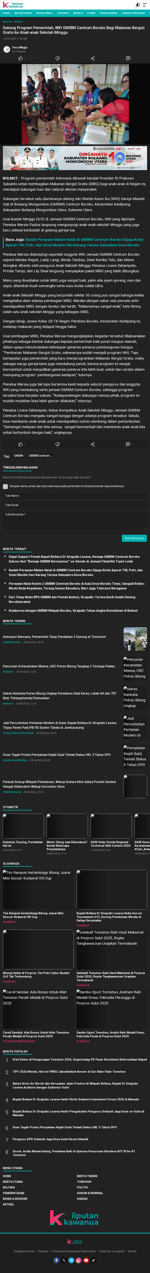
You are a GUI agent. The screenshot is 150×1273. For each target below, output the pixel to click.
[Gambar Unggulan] (75, 104)
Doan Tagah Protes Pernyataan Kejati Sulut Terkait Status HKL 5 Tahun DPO (57, 755)
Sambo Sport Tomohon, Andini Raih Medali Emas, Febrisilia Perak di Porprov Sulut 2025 (111, 1034)
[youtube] (86, 1260)
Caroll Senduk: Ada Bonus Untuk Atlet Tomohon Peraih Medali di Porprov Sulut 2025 (36, 1034)
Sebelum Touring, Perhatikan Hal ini (23, 843)
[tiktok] (93, 1260)
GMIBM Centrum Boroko (42, 455)
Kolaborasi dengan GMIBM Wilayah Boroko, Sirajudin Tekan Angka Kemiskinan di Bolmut (73, 610)
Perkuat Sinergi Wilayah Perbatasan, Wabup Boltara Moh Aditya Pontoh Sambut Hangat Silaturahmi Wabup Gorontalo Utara (59, 784)
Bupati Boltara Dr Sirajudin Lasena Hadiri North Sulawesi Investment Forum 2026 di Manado (76, 1099)
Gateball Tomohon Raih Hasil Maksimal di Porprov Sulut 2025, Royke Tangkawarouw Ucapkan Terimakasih (111, 976)
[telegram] (71, 1260)
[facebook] (56, 1260)
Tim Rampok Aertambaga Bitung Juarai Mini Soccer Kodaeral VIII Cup (33, 915)
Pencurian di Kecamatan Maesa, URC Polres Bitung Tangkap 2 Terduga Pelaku (59, 666)
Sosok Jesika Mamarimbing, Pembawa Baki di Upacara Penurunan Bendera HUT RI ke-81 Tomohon (74, 1153)
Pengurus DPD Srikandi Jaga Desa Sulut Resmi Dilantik (50, 1139)
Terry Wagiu (19, 47)
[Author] (7, 49)
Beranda (7, 21)
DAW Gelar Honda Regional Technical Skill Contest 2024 (110, 843)
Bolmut (18, 21)
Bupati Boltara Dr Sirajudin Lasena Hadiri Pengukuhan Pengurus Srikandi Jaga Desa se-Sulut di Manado (78, 1113)
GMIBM (18, 455)
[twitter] (64, 1260)
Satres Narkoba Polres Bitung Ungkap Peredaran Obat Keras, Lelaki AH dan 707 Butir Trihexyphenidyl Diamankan (59, 696)
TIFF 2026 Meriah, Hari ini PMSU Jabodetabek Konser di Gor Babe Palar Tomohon (69, 1071)
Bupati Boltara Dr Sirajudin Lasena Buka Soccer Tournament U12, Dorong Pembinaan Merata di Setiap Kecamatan (109, 916)
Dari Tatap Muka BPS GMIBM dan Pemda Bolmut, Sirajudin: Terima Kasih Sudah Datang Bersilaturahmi (72, 599)
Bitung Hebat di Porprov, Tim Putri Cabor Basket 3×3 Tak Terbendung (36, 974)
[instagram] (79, 1260)
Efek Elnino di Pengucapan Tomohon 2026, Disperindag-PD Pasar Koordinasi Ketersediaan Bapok (80, 1059)
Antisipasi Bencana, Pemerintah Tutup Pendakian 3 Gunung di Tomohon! (54, 637)
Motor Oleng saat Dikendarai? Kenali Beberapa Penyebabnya (67, 845)
